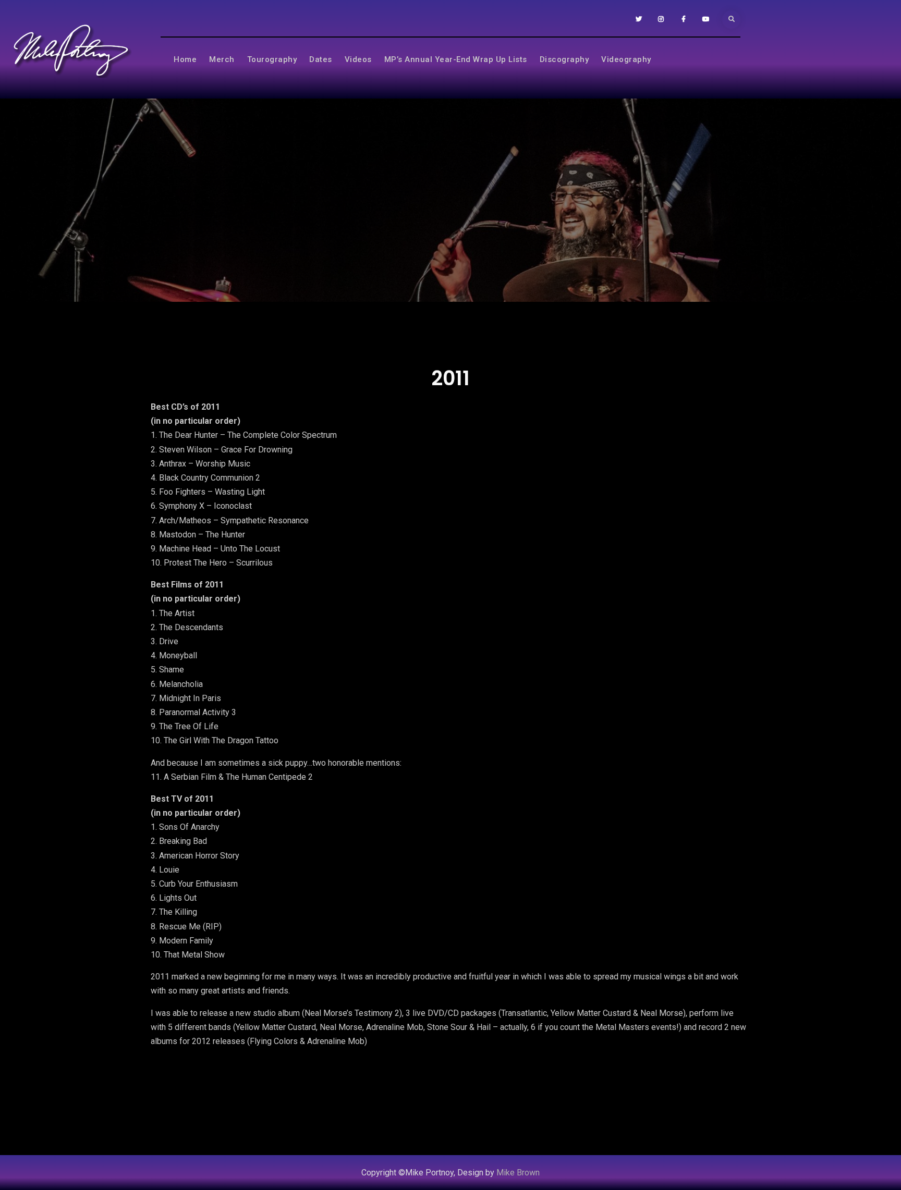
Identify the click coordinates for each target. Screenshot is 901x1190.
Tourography (272, 59)
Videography (626, 59)
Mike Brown (518, 1172)
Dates (320, 59)
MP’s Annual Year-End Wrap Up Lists (455, 59)
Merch (222, 59)
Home (185, 59)
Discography (564, 59)
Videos (358, 59)
